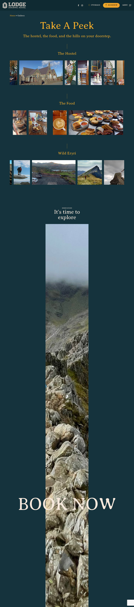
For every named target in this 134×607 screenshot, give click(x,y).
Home (12, 16)
